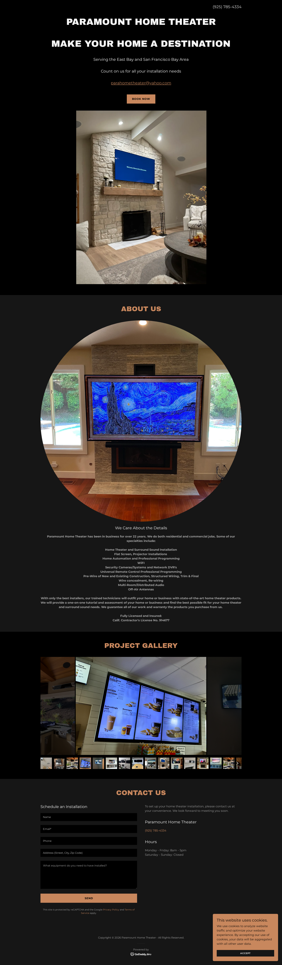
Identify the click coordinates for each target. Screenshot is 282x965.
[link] (141, 954)
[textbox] (88, 817)
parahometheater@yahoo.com (141, 83)
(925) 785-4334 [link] (227, 6)
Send (89, 898)
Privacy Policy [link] (111, 909)
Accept (245, 953)
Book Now (141, 98)
